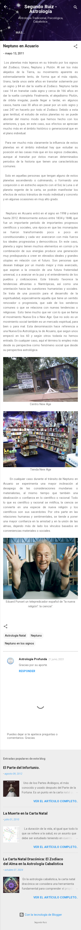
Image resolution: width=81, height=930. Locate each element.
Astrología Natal (15, 635)
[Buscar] (75, 8)
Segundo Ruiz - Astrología (40, 9)
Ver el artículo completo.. (55, 801)
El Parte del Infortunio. (21, 768)
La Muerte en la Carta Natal (25, 813)
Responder (27, 671)
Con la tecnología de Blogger (43, 914)
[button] (75, 47)
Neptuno (36, 635)
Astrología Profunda (33, 659)
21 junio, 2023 (56, 659)
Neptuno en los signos (19, 643)
